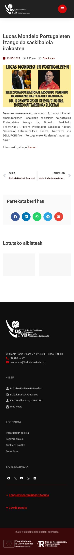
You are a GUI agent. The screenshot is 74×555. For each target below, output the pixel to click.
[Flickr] (34, 478)
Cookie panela (18, 507)
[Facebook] (8, 478)
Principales (48, 58)
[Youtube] (21, 478)
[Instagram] (28, 478)
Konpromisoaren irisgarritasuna (29, 495)
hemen (32, 147)
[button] (15, 216)
